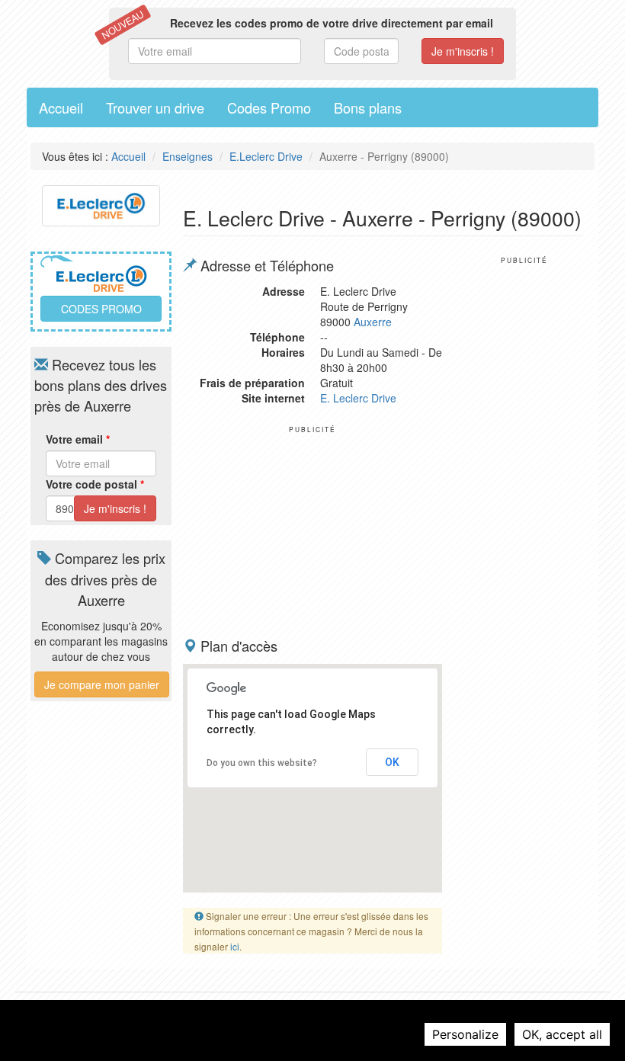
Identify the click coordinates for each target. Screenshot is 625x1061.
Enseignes (187, 156)
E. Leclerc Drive (358, 397)
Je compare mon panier (101, 684)
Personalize (465, 1034)
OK (392, 762)
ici (234, 946)
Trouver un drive (155, 107)
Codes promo (101, 308)
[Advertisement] (312, 529)
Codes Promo (269, 107)
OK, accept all (562, 1034)
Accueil (61, 107)
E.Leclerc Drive (266, 156)
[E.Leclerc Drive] (101, 203)
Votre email (78, 439)
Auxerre (373, 321)
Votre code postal (95, 484)
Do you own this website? (262, 763)
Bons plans (368, 107)
